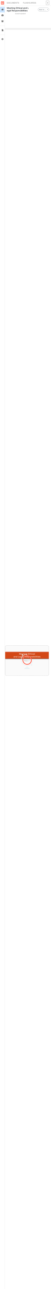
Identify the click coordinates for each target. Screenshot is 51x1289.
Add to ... (43, 10)
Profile (2, 39)
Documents (13, 2)
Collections (2, 21)
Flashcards (29, 2)
